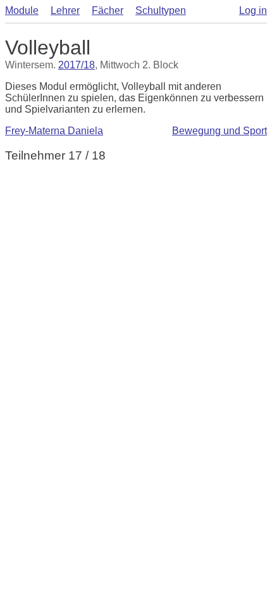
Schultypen (160, 10)
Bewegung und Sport (219, 130)
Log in (253, 10)
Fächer (107, 10)
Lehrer (65, 10)
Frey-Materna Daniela (54, 130)
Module (22, 10)
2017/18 (76, 65)
